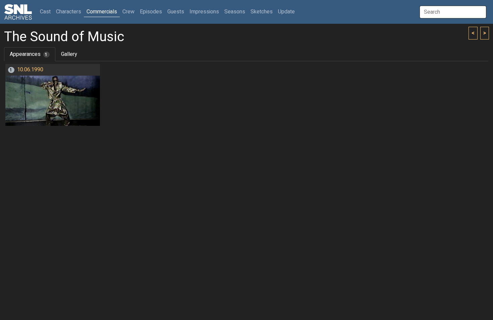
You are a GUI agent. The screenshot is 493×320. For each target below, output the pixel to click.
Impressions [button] (204, 12)
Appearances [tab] (29, 54)
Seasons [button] (234, 12)
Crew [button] (128, 12)
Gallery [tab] (69, 54)
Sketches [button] (262, 12)
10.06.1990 (30, 70)
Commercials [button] (102, 12)
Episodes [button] (151, 12)
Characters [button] (68, 12)
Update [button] (286, 12)
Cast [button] (46, 11)
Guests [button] (175, 12)
